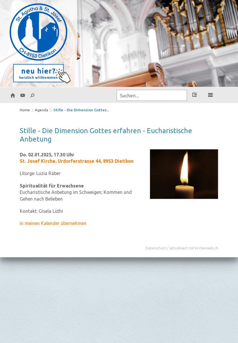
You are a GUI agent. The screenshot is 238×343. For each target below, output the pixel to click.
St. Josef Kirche (77, 161)
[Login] (195, 95)
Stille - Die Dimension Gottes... (81, 110)
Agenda (41, 110)
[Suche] (32, 95)
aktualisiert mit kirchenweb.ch (194, 248)
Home (25, 110)
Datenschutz (155, 248)
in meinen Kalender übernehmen (53, 223)
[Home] (13, 95)
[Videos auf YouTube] (23, 95)
